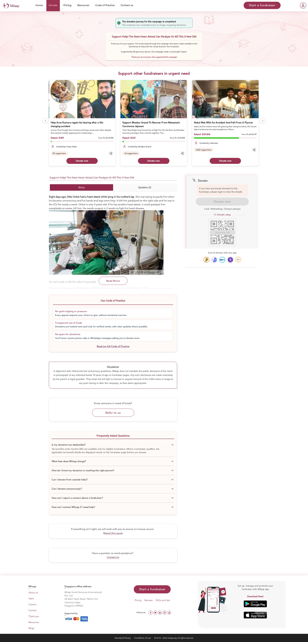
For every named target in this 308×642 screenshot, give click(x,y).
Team (31, 598)
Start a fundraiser (152, 589)
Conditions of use (142, 638)
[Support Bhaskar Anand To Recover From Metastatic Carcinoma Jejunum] (82, 99)
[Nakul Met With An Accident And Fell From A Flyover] (154, 99)
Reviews (149, 600)
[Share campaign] (111, 153)
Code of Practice (105, 5)
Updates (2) (144, 187)
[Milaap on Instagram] (165, 612)
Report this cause (113, 533)
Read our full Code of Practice (113, 346)
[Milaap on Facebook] (151, 612)
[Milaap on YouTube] (169, 612)
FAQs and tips (163, 600)
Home (39, 5)
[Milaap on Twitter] (155, 612)
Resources (83, 5)
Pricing (67, 5)
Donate (53, 5)
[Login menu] (303, 5)
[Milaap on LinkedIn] (160, 612)
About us (33, 592)
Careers (32, 604)
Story (81, 187)
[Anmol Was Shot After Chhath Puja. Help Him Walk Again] (225, 99)
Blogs (31, 628)
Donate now (82, 160)
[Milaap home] (10, 5)
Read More (113, 281)
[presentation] (45, 120)
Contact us (127, 5)
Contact (33, 610)
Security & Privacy (123, 638)
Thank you (34, 616)
